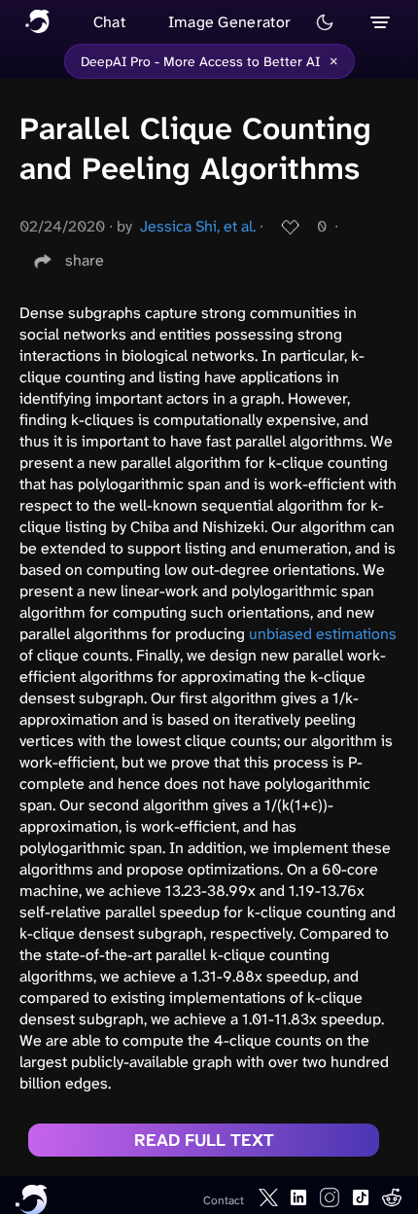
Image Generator (230, 22)
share (84, 260)
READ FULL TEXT (204, 1140)
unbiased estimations (323, 634)
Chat (109, 22)
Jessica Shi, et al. (198, 226)
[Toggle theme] (324, 22)
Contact (223, 1200)
